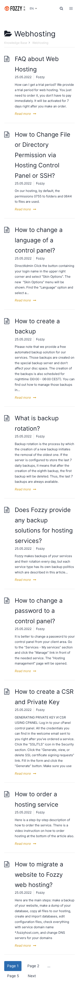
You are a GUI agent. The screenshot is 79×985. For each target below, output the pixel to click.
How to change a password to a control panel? (39, 611)
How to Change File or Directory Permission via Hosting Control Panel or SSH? (42, 155)
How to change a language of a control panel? (39, 240)
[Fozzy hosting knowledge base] (14, 8)
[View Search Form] (61, 8)
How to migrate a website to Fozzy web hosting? (39, 874)
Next (32, 976)
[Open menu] (71, 8)
